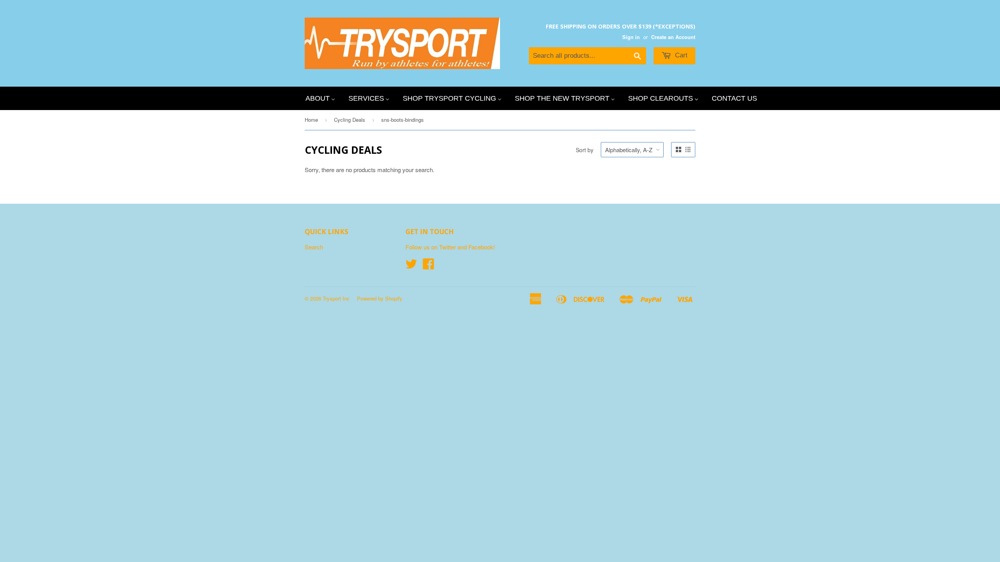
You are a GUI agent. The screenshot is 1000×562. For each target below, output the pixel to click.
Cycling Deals (349, 119)
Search (314, 247)
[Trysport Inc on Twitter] (411, 266)
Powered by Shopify (379, 298)
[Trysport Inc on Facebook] (428, 266)
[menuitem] (320, 98)
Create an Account (673, 37)
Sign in (631, 37)
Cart (680, 55)
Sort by (584, 150)
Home (311, 119)
